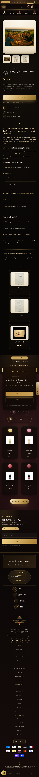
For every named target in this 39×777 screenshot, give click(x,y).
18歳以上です (19, 393)
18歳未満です (19, 399)
